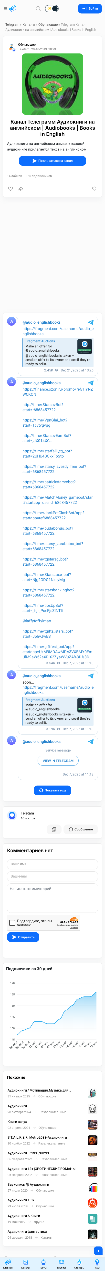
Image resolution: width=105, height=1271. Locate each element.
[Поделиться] (20, 188)
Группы (61, 1267)
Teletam (27, 813)
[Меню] (6, 8)
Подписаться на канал (55, 161)
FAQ (97, 1267)
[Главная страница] (12, 8)
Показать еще (55, 790)
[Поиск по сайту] (38, 8)
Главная (7, 1267)
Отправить (26, 937)
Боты (44, 1267)
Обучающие (48, 24)
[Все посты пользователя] (54, 829)
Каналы (28, 24)
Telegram (12, 24)
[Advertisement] (52, 255)
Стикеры (79, 1267)
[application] (52, 1016)
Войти (93, 8)
